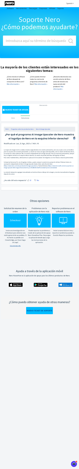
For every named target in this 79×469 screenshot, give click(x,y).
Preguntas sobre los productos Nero (22, 129)
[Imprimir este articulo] (74, 138)
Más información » (13, 84)
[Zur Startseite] (11, 3)
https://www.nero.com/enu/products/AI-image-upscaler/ (20, 166)
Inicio (13, 118)
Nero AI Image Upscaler (43, 129)
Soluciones (25, 118)
